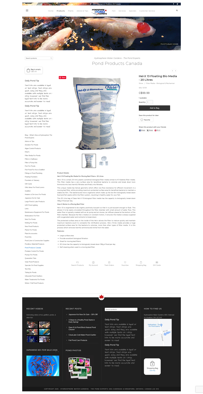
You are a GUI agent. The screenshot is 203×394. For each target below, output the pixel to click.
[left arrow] (56, 352)
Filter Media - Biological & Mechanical (160, 83)
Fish (113, 11)
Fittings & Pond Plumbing (33, 173)
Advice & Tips (82, 11)
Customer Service (147, 11)
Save (63, 78)
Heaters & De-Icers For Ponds (35, 194)
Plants (70, 11)
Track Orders (109, 265)
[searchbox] (39, 58)
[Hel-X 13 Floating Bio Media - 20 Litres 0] (89, 161)
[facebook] (173, 4)
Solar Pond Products (32, 262)
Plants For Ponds (31, 230)
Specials (132, 11)
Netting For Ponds (31, 223)
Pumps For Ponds (31, 255)
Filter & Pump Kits (31, 162)
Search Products (77, 265)
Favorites (125, 265)
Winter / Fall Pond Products (34, 283)
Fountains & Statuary (32, 180)
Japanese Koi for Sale (32, 198)
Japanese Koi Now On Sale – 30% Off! (83, 314)
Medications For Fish (32, 216)
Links (27, 208)
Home (50, 11)
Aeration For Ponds (31, 145)
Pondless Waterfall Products (34, 244)
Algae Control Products (33, 148)
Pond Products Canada (33, 248)
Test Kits (28, 269)
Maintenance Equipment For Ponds (37, 212)
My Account (93, 265)
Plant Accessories (31, 233)
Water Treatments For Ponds (35, 279)
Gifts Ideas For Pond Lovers (34, 187)
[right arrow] (58, 352)
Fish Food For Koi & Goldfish (35, 170)
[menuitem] (172, 70)
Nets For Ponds (30, 219)
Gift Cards (157, 265)
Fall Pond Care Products (78, 340)
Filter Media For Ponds (32, 155)
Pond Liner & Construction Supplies (37, 240)
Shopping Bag (141, 265)
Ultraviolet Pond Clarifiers (33, 276)
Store (141, 83)
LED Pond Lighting (31, 205)
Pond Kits (28, 237)
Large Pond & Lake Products (35, 201)
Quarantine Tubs (30, 258)
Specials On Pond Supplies (34, 265)
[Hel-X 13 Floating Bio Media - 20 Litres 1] (104, 161)
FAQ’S (27, 152)
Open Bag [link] (152, 370)
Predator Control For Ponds (34, 251)
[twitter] (177, 4)
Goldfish (28, 191)
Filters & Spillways (31, 159)
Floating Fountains (31, 177)
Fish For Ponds (30, 166)
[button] (146, 120)
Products (61, 11)
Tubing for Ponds (30, 272)
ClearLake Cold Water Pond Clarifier (82, 335)
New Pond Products (32, 226)
